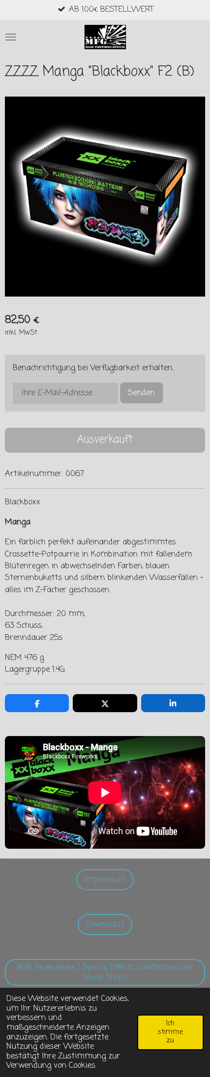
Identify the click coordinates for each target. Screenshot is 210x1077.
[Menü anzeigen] (10, 37)
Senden (141, 393)
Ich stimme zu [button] (170, 1032)
